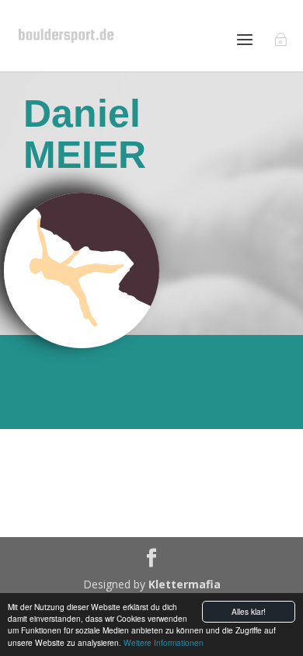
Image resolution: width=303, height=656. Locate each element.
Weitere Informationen (164, 642)
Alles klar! (249, 611)
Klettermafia (184, 584)
